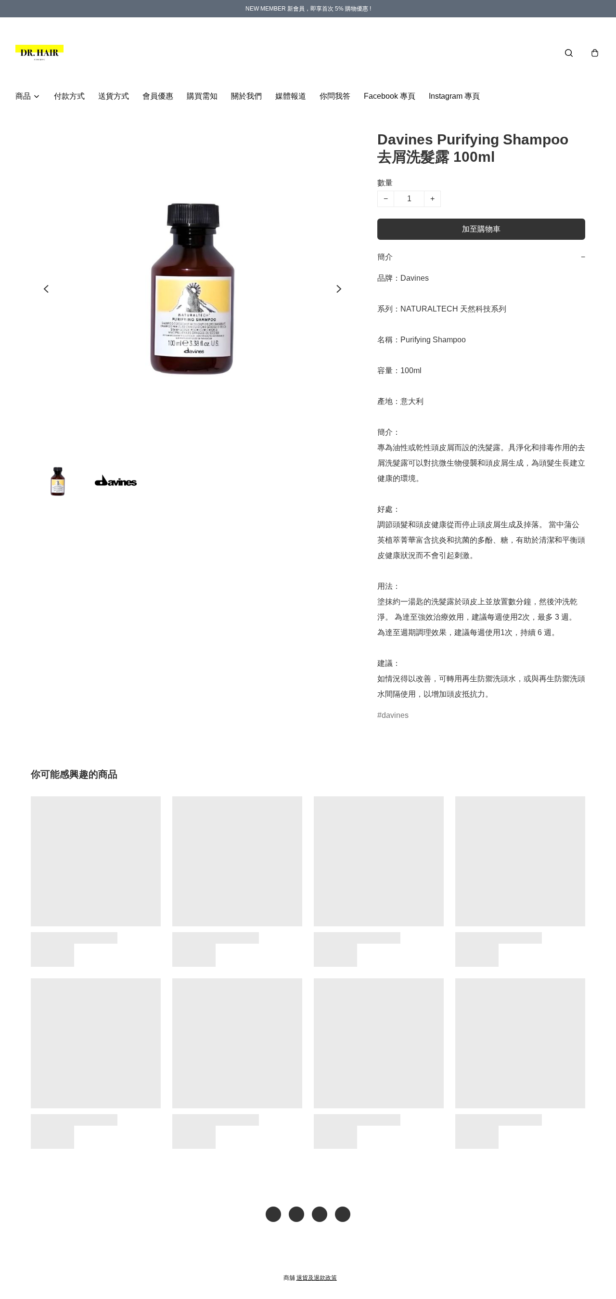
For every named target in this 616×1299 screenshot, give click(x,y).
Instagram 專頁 (454, 96)
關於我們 (246, 96)
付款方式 (69, 96)
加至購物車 (481, 229)
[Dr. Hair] (39, 53)
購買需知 (202, 96)
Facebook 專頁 (389, 96)
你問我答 (335, 96)
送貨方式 (113, 96)
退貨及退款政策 (316, 1277)
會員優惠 (157, 96)
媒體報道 (290, 96)
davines (395, 715)
